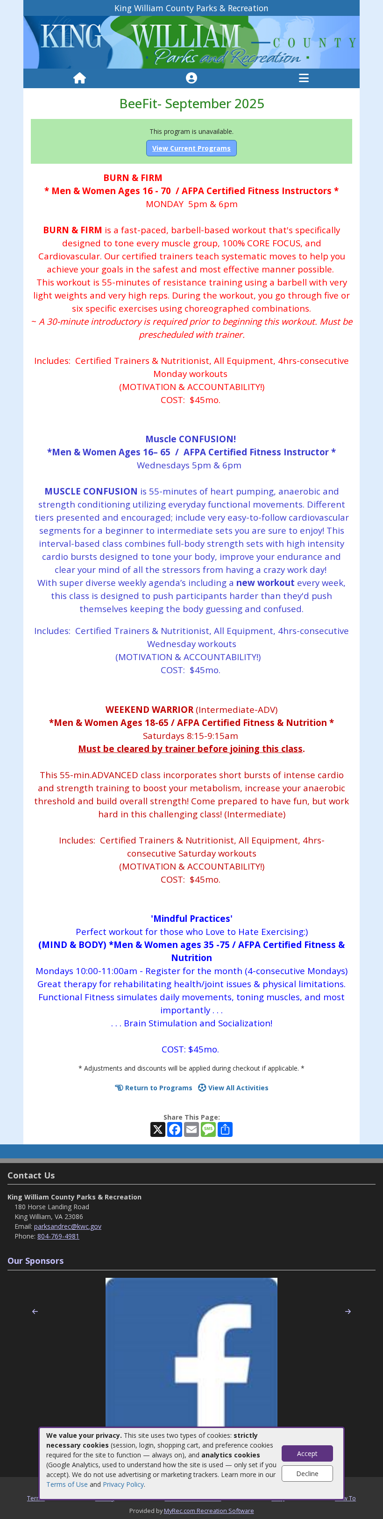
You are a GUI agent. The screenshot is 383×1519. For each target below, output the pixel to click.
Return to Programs (157, 1087)
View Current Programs (191, 148)
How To (345, 1498)
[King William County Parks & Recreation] (191, 41)
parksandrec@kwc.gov (67, 1226)
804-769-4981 (58, 1236)
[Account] (191, 78)
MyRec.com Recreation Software (209, 1510)
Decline (307, 1473)
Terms (36, 1498)
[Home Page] (79, 78)
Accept (307, 1453)
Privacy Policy (123, 1484)
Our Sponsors (35, 1260)
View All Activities (237, 1087)
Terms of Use (67, 1484)
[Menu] (304, 78)
